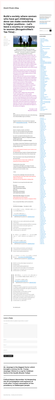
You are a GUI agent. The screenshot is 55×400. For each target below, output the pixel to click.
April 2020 (42, 134)
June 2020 (42, 132)
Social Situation (43, 67)
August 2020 (42, 130)
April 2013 (42, 229)
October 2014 (42, 208)
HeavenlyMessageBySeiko (45, 48)
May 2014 (42, 214)
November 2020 (43, 127)
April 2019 (42, 148)
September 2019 (43, 142)
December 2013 (43, 220)
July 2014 (41, 212)
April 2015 (42, 202)
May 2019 (42, 147)
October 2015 (42, 195)
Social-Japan (42, 76)
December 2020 (43, 125)
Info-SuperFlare (43, 54)
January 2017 (42, 178)
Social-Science (42, 91)
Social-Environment (43, 75)
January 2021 (42, 124)
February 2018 (42, 164)
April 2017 (42, 175)
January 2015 (42, 205)
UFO (41, 105)
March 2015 (42, 203)
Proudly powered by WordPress (16, 394)
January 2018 (42, 165)
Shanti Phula (6, 39)
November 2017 (43, 167)
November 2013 (43, 221)
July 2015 (41, 198)
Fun (41, 43)
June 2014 (42, 213)
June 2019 (42, 146)
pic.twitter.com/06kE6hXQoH (25, 257)
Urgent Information (43, 109)
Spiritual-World (43, 98)
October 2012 (42, 235)
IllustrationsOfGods (43, 52)
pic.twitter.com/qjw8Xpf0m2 (20, 215)
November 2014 (43, 207)
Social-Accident (43, 68)
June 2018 (42, 159)
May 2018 (42, 160)
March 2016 (42, 189)
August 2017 (42, 170)
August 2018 (42, 157)
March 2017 (42, 176)
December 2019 (43, 139)
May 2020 (42, 133)
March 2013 (42, 230)
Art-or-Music (42, 38)
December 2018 (43, 152)
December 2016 (43, 179)
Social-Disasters (43, 72)
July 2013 (41, 225)
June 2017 (42, 173)
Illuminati (42, 50)
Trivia (41, 104)
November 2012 (43, 234)
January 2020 (42, 138)
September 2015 (43, 196)
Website (5, 350)
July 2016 (41, 185)
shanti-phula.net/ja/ (42, 19)
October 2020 (42, 128)
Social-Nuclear (42, 86)
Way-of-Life (6, 45)
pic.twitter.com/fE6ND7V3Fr (21, 281)
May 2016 (42, 187)
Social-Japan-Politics (44, 81)
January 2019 (42, 151)
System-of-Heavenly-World (45, 101)
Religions (42, 65)
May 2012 (42, 241)
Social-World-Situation (44, 96)
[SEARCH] (50, 30)
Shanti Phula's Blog (11, 8)
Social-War (42, 95)
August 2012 (42, 238)
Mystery (41, 59)
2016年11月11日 (31, 216)
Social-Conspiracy (43, 71)
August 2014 (42, 211)
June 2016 (42, 186)
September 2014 (43, 210)
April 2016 (42, 188)
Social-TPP (42, 92)
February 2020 (43, 137)
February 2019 (42, 150)
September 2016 (43, 183)
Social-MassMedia (43, 84)
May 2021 (42, 120)
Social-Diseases (43, 73)
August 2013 (42, 224)
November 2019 (43, 140)
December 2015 (43, 193)
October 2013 (42, 222)
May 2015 (42, 201)
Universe (42, 108)
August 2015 (42, 197)
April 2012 (42, 242)
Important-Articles (43, 53)
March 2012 (42, 243)
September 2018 (43, 156)
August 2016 (42, 184)
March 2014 (42, 216)
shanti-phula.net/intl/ (43, 23)
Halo (41, 44)
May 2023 (42, 118)
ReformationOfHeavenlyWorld (45, 62)
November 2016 (43, 180)
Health (41, 45)
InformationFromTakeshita (45, 57)
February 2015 (42, 204)
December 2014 (43, 206)
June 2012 (42, 240)
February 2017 (42, 177)
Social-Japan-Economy (44, 77)
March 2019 (42, 149)
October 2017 (42, 168)
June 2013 (42, 226)
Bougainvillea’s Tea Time (21, 122)
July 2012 (41, 239)
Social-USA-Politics (43, 94)
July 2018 (41, 158)
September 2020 (43, 129)
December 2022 (43, 119)
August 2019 (42, 143)
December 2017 (43, 166)
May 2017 (42, 174)
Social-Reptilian (43, 90)
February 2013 (42, 231)
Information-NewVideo (44, 56)
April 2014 (42, 215)
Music (41, 58)
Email (5, 344)
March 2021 (42, 122)
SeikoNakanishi (43, 66)
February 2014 (42, 217)
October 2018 (42, 155)
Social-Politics (42, 89)
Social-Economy (43, 74)
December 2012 (43, 233)
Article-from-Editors (44, 39)
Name (5, 339)
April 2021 (42, 121)
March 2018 (42, 162)
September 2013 (43, 223)
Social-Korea (42, 83)
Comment (6, 323)
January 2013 (42, 232)
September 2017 (43, 169)
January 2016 (42, 192)
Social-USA (42, 93)
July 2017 (41, 171)
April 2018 (42, 161)
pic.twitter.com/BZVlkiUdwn (19, 242)
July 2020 (42, 131)
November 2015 (43, 194)
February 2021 (42, 123)
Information (42, 55)
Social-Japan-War (43, 82)
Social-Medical (43, 85)
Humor (41, 49)
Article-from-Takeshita (44, 40)
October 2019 (42, 141)
